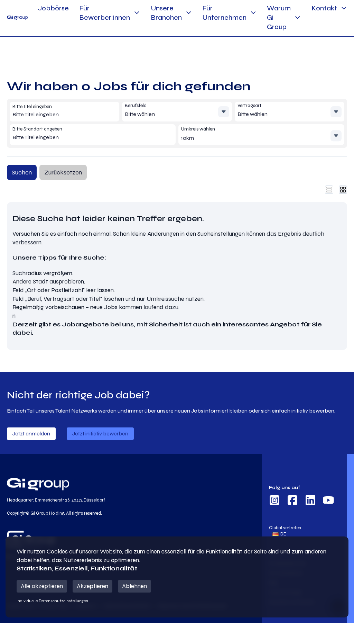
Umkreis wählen (198, 129)
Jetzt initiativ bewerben (100, 433)
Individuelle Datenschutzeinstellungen (52, 600)
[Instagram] (274, 501)
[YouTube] (328, 501)
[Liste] (329, 190)
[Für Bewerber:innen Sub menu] (136, 12)
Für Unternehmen (224, 12)
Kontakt (324, 8)
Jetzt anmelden (31, 433)
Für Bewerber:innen (104, 12)
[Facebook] (292, 501)
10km (187, 138)
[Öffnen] (223, 112)
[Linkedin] (310, 501)
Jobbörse (53, 8)
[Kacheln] (343, 190)
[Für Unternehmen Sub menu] (253, 12)
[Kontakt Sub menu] (344, 8)
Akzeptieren (92, 586)
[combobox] (62, 114)
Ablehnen (134, 586)
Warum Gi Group (279, 17)
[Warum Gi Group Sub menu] (297, 17)
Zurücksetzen (63, 172)
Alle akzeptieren (42, 586)
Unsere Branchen (166, 12)
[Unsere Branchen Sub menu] (188, 12)
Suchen (22, 172)
